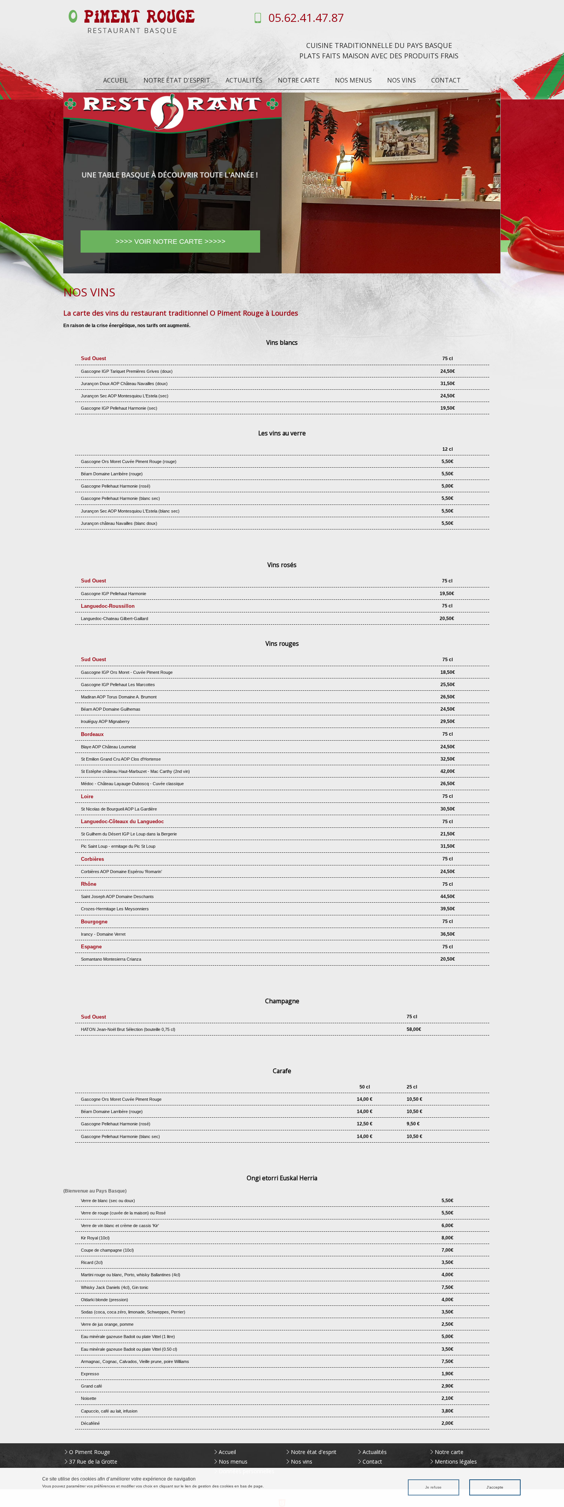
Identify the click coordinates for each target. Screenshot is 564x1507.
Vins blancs (282, 342)
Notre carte (299, 80)
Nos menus (353, 80)
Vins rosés (282, 565)
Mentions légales (456, 1461)
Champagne (282, 1001)
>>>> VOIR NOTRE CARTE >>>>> (170, 241)
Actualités (244, 80)
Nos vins (401, 80)
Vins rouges (282, 643)
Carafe (282, 1071)
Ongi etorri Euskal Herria (282, 1178)
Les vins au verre (282, 433)
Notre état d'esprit (176, 80)
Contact (446, 80)
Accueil (115, 80)
